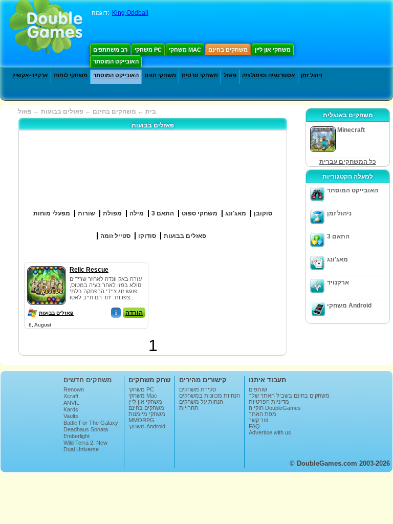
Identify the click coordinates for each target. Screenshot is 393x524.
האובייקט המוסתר (116, 61)
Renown (73, 389)
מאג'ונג (337, 259)
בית (150, 111)
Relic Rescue (89, 269)
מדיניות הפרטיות (269, 402)
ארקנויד (338, 282)
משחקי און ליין (273, 50)
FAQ (254, 426)
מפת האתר (262, 414)
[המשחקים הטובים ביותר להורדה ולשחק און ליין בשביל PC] (45, 28)
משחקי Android (349, 305)
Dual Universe (81, 449)
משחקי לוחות (71, 75)
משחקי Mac (185, 50)
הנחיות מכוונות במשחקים (209, 395)
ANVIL (71, 403)
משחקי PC (148, 50)
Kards (70, 409)
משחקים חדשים (87, 380)
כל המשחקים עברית (347, 161)
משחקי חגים (160, 75)
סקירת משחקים (197, 389)
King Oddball (130, 12)
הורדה (134, 312)
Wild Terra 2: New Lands (85, 446)
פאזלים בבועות (56, 313)
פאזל (230, 75)
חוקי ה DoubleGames (275, 408)
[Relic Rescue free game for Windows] (46, 264)
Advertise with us (270, 432)
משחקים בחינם (228, 50)
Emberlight (76, 436)
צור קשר (258, 420)
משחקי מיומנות (146, 414)
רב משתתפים (110, 50)
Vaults (70, 416)
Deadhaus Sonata (85, 429)
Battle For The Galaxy (90, 423)
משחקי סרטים (200, 75)
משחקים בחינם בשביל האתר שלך (289, 395)
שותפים (258, 389)
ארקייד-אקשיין (30, 75)
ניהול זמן (311, 75)
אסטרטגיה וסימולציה (268, 75)
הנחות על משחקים (201, 402)
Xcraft (70, 396)
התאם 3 (338, 236)
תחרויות (189, 408)
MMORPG (141, 420)
